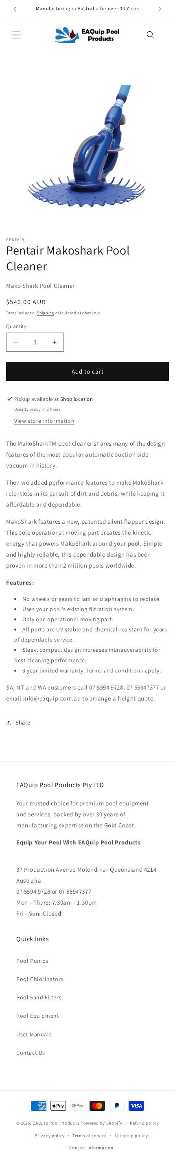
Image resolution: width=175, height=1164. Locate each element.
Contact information (91, 1148)
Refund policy (144, 1123)
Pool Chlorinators (39, 979)
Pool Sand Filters (38, 997)
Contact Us (30, 1052)
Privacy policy (50, 1135)
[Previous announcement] (15, 9)
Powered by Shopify (101, 1123)
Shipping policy (131, 1135)
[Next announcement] (160, 9)
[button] (16, 35)
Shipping (45, 312)
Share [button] (23, 722)
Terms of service (89, 1135)
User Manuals (34, 1034)
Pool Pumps (32, 960)
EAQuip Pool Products (56, 1123)
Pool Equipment (37, 1015)
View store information (44, 420)
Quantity (16, 326)
